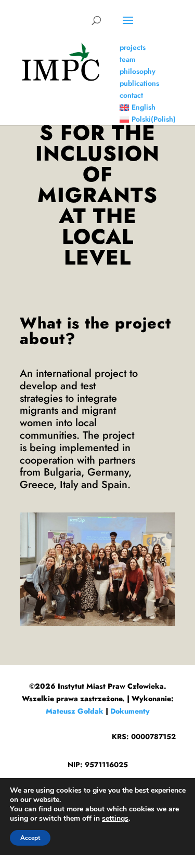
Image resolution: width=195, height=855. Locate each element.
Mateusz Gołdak (74, 711)
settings (115, 818)
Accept (30, 838)
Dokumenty (130, 711)
